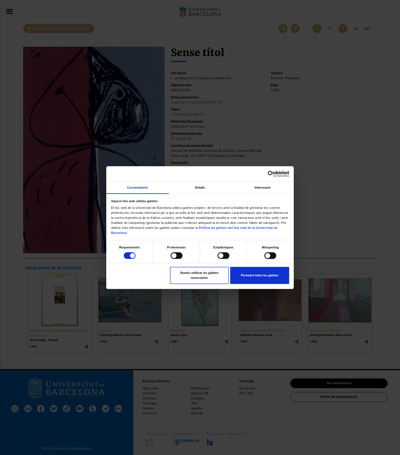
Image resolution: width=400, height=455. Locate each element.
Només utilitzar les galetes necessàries (199, 275)
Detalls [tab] (200, 187)
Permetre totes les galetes (260, 275)
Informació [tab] (262, 187)
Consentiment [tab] (137, 187)
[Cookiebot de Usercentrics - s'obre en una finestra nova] (271, 174)
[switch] (176, 255)
